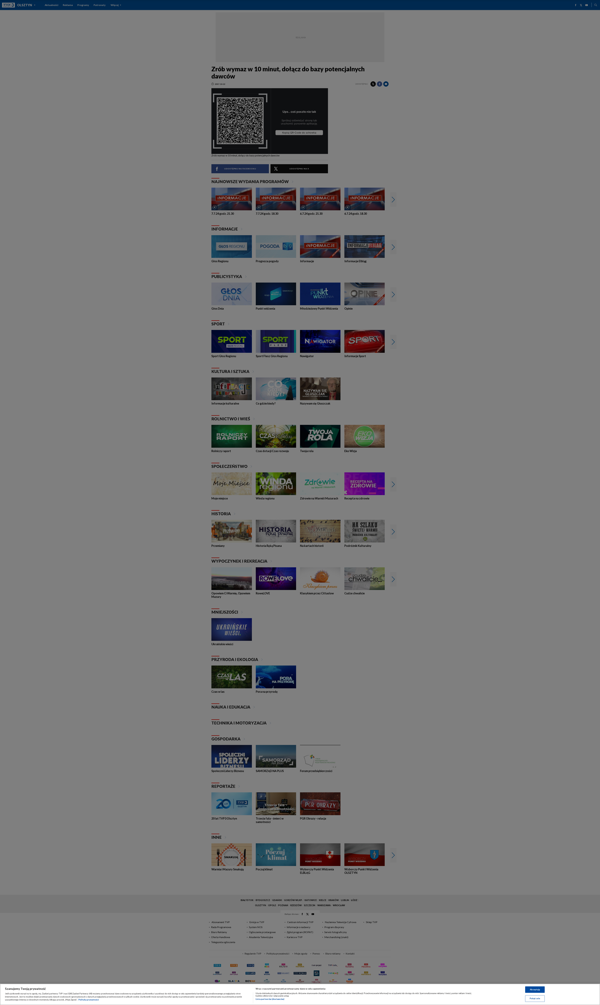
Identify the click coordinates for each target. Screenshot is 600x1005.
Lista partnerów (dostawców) (270, 999)
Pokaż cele (535, 998)
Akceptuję (535, 989)
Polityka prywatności (88, 999)
